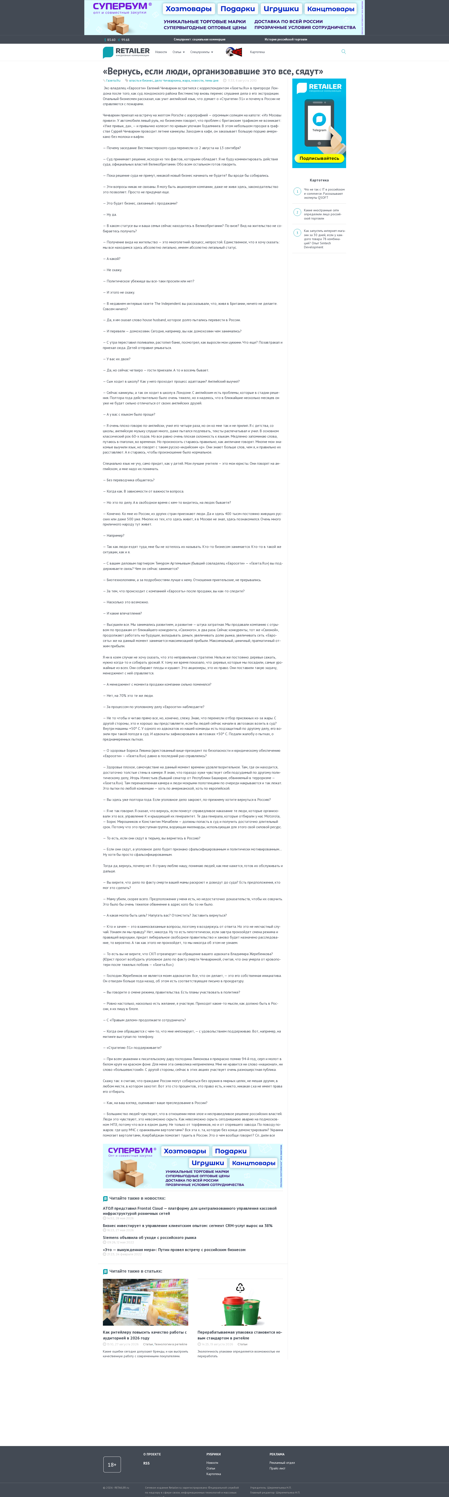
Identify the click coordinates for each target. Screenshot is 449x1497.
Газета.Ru (113, 80)
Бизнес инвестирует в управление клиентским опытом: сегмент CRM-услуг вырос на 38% (188, 1225)
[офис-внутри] (193, 1145)
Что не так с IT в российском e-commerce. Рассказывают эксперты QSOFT (324, 193)
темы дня (211, 80)
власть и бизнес (141, 80)
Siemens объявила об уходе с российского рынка (149, 1237)
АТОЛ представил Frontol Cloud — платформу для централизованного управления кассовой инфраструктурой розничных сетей (190, 1211)
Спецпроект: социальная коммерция (199, 39)
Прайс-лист (277, 1468)
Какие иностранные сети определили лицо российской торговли (323, 214)
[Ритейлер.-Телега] (319, 80)
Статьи (177, 52)
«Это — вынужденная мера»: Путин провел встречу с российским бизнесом (174, 1249)
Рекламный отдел (282, 1463)
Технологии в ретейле (170, 1344)
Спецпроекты (200, 52)
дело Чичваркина (168, 80)
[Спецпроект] (234, 49)
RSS (146, 1463)
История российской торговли (286, 39)
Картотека (257, 52)
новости (197, 80)
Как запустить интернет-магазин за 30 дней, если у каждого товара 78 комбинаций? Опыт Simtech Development (325, 239)
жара (186, 80)
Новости (161, 52)
